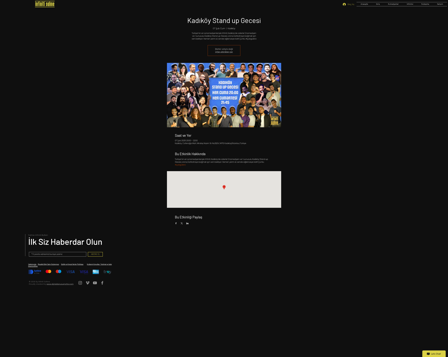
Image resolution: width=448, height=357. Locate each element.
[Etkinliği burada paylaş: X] (182, 223)
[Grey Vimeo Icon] (87, 282)
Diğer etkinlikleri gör (224, 52)
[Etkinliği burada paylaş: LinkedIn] (187, 223)
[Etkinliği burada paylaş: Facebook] (176, 223)
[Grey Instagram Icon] (80, 282)
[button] (425, 4)
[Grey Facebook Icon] (102, 282)
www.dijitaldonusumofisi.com (60, 284)
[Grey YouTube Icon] (95, 282)
